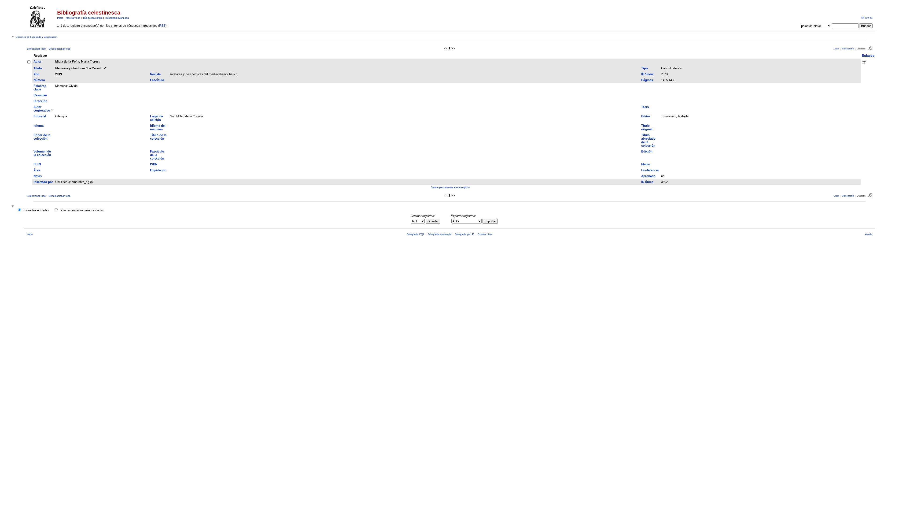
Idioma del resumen (158, 127)
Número (39, 80)
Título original (646, 127)
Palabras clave (39, 87)
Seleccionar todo (36, 48)
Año (36, 74)
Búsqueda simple (93, 17)
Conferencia (650, 170)
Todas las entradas (36, 210)
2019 (58, 74)
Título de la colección (158, 136)
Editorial (39, 116)
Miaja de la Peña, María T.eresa (77, 61)
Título (37, 68)
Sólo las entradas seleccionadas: (82, 210)
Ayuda (868, 234)
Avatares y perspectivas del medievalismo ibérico (203, 74)
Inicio (60, 17)
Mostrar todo (73, 17)
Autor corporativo (41, 108)
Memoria (61, 86)
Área (36, 170)
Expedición (158, 170)
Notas (37, 176)
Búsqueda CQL (415, 234)
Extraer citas (485, 234)
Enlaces (868, 55)
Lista (836, 48)
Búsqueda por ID (464, 234)
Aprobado (648, 176)
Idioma (38, 125)
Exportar (490, 221)
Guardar (432, 221)
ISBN (153, 164)
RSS (162, 25)
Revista (155, 74)
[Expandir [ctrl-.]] (13, 206)
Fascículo (157, 80)
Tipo (644, 68)
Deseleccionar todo (59, 48)
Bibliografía (848, 48)
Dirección (40, 101)
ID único (647, 182)
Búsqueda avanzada (117, 17)
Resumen (40, 95)
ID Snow (647, 74)
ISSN (37, 164)
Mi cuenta (866, 17)
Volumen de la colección (42, 153)
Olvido (73, 86)
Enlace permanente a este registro (450, 187)
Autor (37, 61)
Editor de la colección (41, 136)
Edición (646, 151)
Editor (645, 116)
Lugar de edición (156, 118)
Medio (645, 164)
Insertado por (43, 182)
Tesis (645, 107)
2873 (664, 74)
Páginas (647, 80)
